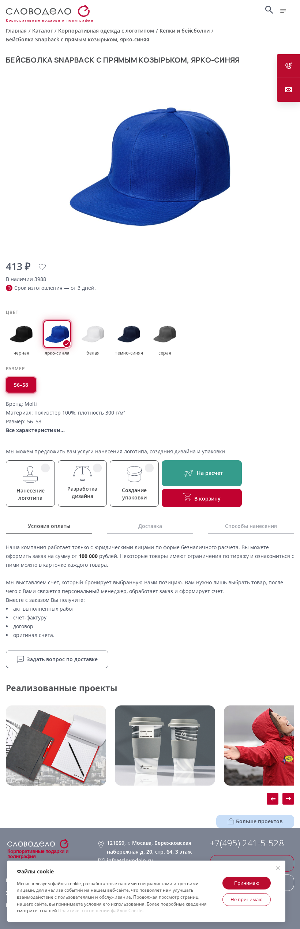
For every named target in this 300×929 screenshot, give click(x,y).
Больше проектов (259, 821)
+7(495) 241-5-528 (247, 843)
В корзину (207, 498)
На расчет (210, 472)
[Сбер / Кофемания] (165, 745)
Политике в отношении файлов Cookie (100, 910)
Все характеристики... (35, 430)
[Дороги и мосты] (56, 745)
